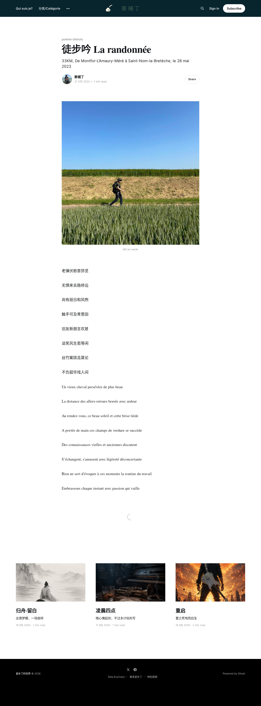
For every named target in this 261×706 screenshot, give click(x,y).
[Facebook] (135, 669)
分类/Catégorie (49, 8)
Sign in (214, 8)
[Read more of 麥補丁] (67, 79)
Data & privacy (116, 676)
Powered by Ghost (234, 673)
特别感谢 (152, 676)
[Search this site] (202, 8)
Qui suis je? (24, 8)
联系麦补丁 (136, 676)
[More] (68, 8)
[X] (128, 669)
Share (192, 79)
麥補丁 (79, 77)
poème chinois (72, 39)
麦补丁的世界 (23, 673)
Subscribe (234, 8)
